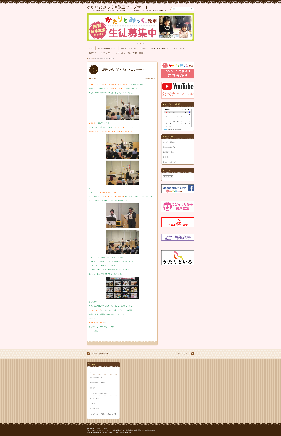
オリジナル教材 (179, 48)
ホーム (91, 48)
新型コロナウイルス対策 (129, 48)
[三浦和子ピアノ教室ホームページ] (177, 226)
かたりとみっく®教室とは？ (160, 48)
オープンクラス (106, 53)
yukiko (93, 78)
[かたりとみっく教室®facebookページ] (177, 192)
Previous (91, 27)
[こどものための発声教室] (177, 211)
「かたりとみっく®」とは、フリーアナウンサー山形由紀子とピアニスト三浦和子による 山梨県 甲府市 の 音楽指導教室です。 (121, 430)
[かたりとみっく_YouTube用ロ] (177, 97)
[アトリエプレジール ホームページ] (177, 239)
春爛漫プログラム (168, 152)
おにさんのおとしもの (169, 162)
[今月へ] (186, 110)
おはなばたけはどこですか (171, 147)
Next (190, 27)
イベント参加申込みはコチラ (107, 48)
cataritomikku (150, 78)
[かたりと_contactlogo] (177, 77)
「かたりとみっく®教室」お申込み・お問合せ (130, 53)
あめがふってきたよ (169, 142)
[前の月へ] (182, 110)
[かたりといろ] (177, 264)
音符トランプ (167, 157)
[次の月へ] (190, 110)
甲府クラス (92, 53)
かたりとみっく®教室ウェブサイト (98, 428)
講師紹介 (144, 48)
